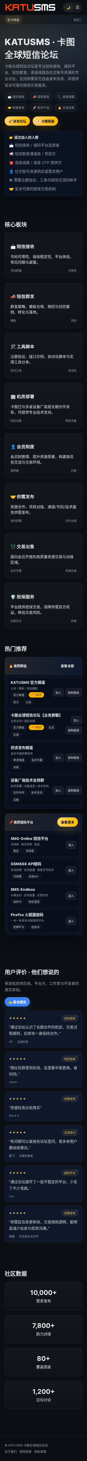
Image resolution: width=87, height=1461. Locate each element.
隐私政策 (40, 1451)
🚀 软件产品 (41, 107)
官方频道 (13, 20)
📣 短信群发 (41, 96)
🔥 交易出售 (66, 107)
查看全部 (67, 666)
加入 (58, 692)
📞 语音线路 (66, 96)
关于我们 (11, 1451)
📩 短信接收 (16, 96)
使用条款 (25, 1451)
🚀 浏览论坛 (17, 121)
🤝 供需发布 (16, 107)
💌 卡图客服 (45, 121)
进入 (71, 845)
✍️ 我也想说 (17, 1002)
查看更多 (67, 822)
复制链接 (73, 692)
